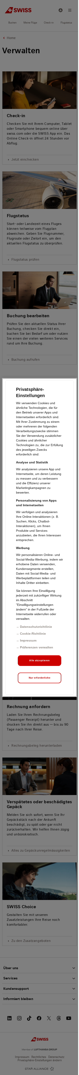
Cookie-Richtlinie (33, 633)
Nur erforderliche (39, 677)
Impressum (28, 640)
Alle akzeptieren (39, 660)
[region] (39, 537)
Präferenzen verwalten (36, 647)
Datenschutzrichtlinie (36, 626)
